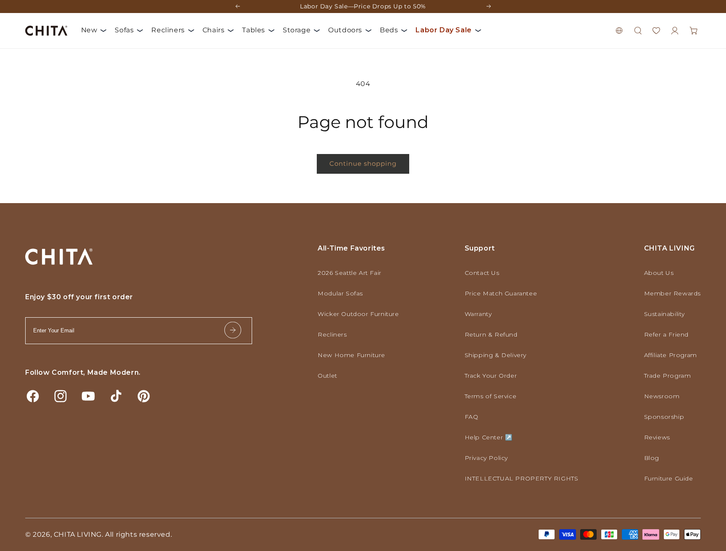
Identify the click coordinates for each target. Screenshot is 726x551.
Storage (296, 30)
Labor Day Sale (443, 30)
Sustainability (664, 314)
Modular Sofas (340, 293)
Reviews (657, 437)
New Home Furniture (351, 355)
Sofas (124, 30)
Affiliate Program (670, 355)
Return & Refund (491, 334)
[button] (638, 30)
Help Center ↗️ (489, 437)
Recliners (167, 30)
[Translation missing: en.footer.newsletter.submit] (233, 330)
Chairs (214, 30)
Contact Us (482, 273)
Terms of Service (491, 396)
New (89, 30)
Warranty (478, 314)
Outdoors (345, 30)
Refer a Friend (666, 334)
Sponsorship (664, 416)
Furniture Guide (668, 478)
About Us (659, 273)
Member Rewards (672, 293)
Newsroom (662, 396)
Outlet (327, 375)
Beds (389, 30)
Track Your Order (491, 375)
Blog (651, 458)
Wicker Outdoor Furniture (358, 314)
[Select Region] (619, 30)
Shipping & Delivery (495, 355)
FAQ (472, 416)
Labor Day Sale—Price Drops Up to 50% (363, 6)
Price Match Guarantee (501, 293)
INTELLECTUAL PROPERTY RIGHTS (522, 478)
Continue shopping (363, 163)
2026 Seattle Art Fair (349, 273)
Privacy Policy (486, 458)
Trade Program (667, 375)
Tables (253, 30)
